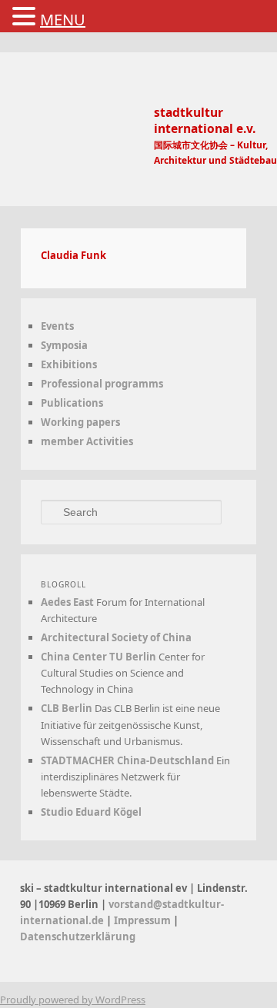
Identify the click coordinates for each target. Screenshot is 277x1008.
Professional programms (116, 384)
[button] (26, 16)
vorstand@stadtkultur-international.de (135, 936)
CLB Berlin (80, 708)
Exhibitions (83, 364)
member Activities (101, 441)
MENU (62, 19)
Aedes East (81, 602)
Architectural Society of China (130, 637)
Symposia (78, 345)
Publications (86, 403)
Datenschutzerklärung (168, 953)
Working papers (94, 422)
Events (71, 326)
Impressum (72, 953)
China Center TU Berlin (112, 657)
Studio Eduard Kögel (105, 828)
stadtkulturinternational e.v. (209, 128)
